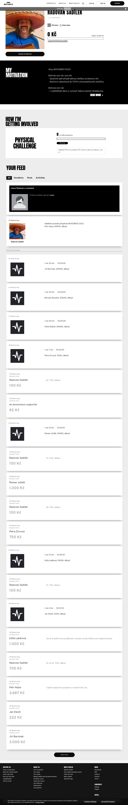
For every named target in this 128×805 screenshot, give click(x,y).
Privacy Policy (40, 802)
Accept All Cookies (108, 802)
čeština (60, 9)
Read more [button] (96, 95)
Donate (117, 3)
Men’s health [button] (74, 3)
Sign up (102, 3)
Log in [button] (91, 3)
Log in (52, 195)
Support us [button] (51, 3)
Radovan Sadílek (17, 242)
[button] (84, 3)
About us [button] (62, 3)
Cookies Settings (90, 802)
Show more (64, 755)
